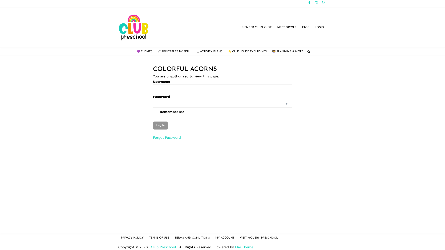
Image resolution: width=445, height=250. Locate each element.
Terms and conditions (192, 237)
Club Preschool (163, 247)
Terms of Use (159, 237)
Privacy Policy (132, 237)
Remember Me (171, 112)
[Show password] (286, 103)
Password (161, 97)
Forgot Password (167, 138)
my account (224, 237)
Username (161, 82)
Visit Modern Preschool (259, 237)
